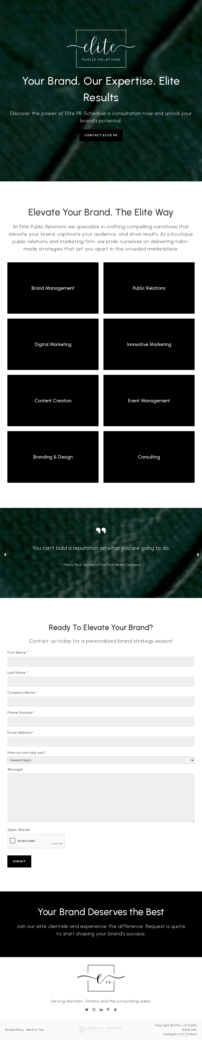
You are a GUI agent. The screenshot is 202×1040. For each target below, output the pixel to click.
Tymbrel (191, 1034)
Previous (4, 555)
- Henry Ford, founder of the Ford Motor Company (101, 565)
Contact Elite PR (101, 135)
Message (15, 769)
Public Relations (149, 288)
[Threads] (115, 1009)
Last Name (17, 673)
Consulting (149, 457)
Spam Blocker (19, 830)
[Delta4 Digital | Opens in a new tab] (101, 1029)
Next (198, 555)
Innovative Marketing (149, 344)
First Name (18, 653)
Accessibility (14, 1029)
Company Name (22, 693)
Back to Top (35, 1029)
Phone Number (21, 713)
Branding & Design (53, 457)
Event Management (149, 401)
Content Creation (53, 401)
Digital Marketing (53, 344)
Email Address (20, 733)
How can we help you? (26, 753)
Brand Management (53, 288)
